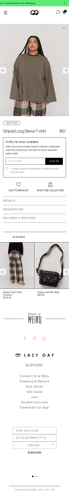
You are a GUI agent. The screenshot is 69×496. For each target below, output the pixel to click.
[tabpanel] (34, 401)
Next (66, 70)
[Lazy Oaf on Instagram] (44, 339)
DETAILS (9, 200)
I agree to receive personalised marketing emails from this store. (34, 171)
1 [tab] (33, 476)
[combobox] (33, 445)
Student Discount (34, 402)
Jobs (34, 397)
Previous (3, 70)
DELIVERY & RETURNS (19, 218)
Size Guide (34, 386)
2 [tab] (36, 476)
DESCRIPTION (13, 209)
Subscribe (34, 452)
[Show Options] (53, 445)
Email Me (54, 161)
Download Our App (34, 407)
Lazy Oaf (44, 490)
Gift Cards (35, 392)
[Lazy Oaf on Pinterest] (34, 339)
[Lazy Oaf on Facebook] (25, 339)
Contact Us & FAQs (34, 376)
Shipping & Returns (34, 381)
